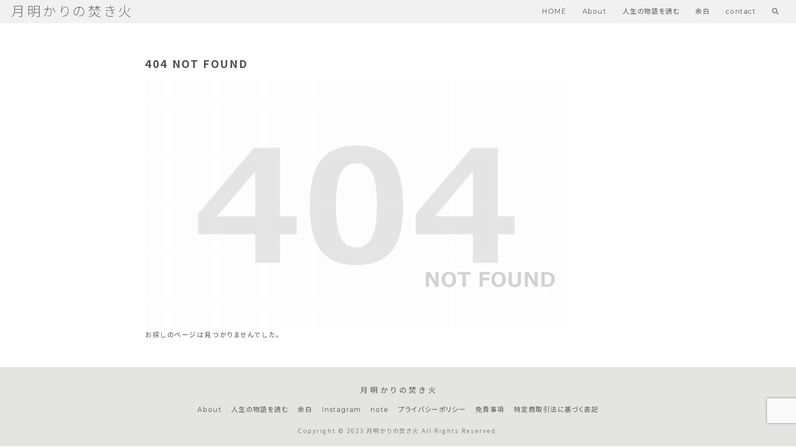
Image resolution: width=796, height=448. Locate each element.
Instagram (341, 410)
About (209, 410)
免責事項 (490, 410)
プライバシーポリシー (432, 410)
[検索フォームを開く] (775, 11)
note (379, 410)
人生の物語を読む (260, 410)
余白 (305, 410)
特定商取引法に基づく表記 (556, 410)
